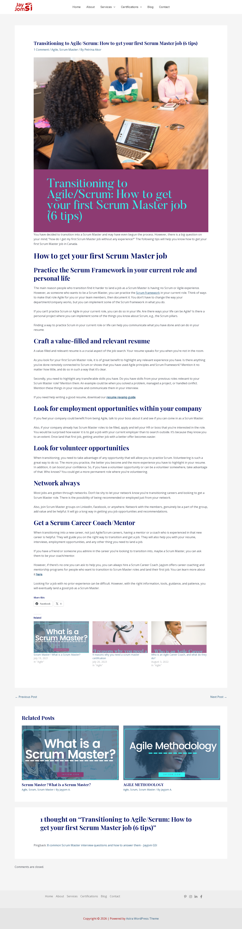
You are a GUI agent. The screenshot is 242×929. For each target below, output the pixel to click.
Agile (54, 50)
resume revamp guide (121, 397)
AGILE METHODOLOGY (143, 784)
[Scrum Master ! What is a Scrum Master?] (61, 637)
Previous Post (26, 697)
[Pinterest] (185, 896)
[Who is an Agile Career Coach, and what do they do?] (179, 637)
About (90, 7)
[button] (113, 7)
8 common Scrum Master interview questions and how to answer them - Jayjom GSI (102, 845)
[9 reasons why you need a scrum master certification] (120, 637)
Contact (164, 7)
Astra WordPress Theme (142, 918)
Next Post (218, 697)
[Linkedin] (196, 896)
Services (106, 7)
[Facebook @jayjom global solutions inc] (201, 896)
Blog (150, 7)
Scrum (32, 789)
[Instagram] (190, 896)
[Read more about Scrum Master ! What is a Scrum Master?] (70, 753)
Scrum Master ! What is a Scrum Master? (57, 654)
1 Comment (41, 50)
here (39, 574)
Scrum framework (148, 293)
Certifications (129, 7)
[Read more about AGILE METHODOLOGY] (171, 753)
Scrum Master (68, 50)
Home (76, 7)
